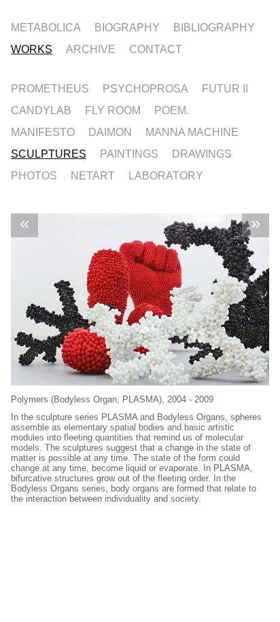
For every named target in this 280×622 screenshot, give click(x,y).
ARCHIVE (91, 48)
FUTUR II (225, 87)
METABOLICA (46, 26)
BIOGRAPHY (127, 26)
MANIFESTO (43, 131)
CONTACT (155, 48)
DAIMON (110, 131)
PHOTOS (34, 174)
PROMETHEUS (50, 87)
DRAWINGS (202, 153)
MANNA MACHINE (192, 131)
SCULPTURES (48, 153)
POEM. (171, 109)
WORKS (31, 48)
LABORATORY (165, 174)
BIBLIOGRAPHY (214, 26)
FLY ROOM (113, 109)
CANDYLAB (41, 109)
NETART (93, 174)
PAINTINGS (129, 153)
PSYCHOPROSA (145, 87)
